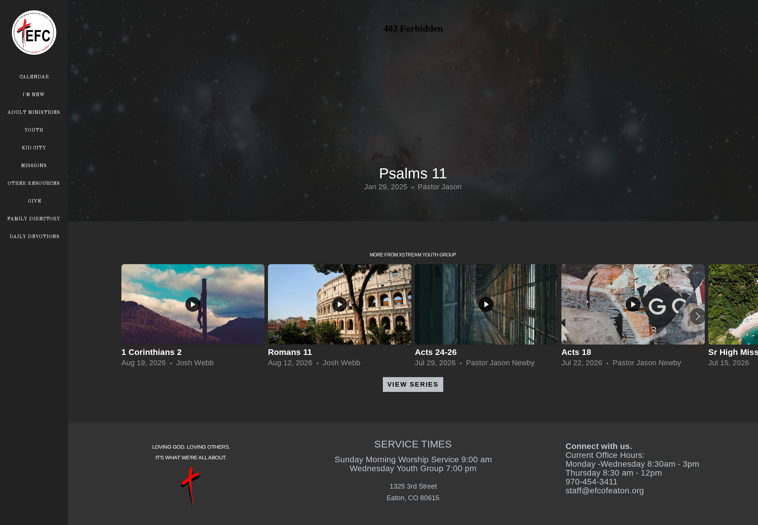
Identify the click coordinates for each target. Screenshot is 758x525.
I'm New (34, 95)
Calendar (34, 77)
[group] (193, 316)
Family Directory (34, 219)
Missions (34, 166)
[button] (698, 316)
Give (34, 201)
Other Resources (34, 183)
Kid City (35, 148)
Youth (34, 130)
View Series (413, 384)
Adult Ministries (34, 112)
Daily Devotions (34, 237)
